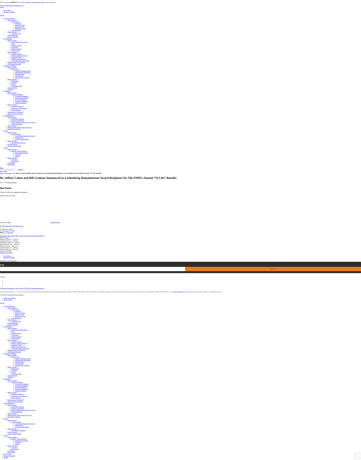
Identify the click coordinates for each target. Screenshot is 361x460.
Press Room (8, 173)
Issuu (9, 222)
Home (2, 173)
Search (2, 7)
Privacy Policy (8, 300)
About (6, 148)
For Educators (8, 39)
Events (6, 131)
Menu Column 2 (12, 32)
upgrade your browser (32, 2)
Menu (1, 168)
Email (2, 265)
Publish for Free (55, 222)
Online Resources (9, 115)
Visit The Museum (9, 18)
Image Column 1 (12, 149)
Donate (2, 15)
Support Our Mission (10, 66)
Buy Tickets (7, 10)
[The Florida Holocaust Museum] (11, 5)
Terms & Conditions (10, 298)
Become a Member (9, 12)
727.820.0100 (9, 232)
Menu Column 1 (12, 20)
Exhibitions (7, 91)
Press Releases (12, 182)
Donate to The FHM (6, 253)
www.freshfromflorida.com (179, 292)
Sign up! (273, 269)
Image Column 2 (12, 158)
